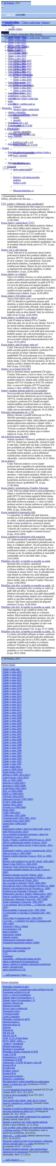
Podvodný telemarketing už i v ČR (17, 412)
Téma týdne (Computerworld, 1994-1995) (22, 918)
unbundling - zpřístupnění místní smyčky (22, 958)
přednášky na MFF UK (24, 134)
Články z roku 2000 (12, 739)
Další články (8, 25)
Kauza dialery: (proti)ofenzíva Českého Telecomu (24, 488)
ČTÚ (5, 953)
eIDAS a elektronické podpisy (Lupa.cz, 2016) (25, 842)
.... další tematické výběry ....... (17, 975)
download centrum (22, 163)
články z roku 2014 (22, 90)
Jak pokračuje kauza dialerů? (14, 436)
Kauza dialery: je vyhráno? (14, 274)
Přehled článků (8, 665)
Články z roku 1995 (12, 753)
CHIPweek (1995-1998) (14, 815)
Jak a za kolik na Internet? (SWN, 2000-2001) (24, 883)
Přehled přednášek (10, 982)
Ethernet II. (8, 1030)
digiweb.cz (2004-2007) (14, 783)
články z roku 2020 (22, 74)
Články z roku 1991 (12, 764)
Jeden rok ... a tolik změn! (15, 1135)
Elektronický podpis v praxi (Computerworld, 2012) (27, 850)
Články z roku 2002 (12, 734)
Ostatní (5, 148)
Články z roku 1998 (12, 745)
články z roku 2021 (22, 71)
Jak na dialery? (8, 461)
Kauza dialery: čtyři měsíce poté (16, 296)
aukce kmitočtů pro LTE (14, 969)
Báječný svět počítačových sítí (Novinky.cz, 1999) (26, 888)
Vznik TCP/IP (9, 1054)
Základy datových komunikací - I (18, 997)
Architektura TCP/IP (12, 1060)
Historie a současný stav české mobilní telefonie (25, 1122)
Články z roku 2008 (12, 718)
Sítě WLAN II (9, 1035)
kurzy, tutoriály (15, 136)
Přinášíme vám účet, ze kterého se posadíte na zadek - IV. (28, 631)
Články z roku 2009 (12, 715)
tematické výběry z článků (25, 115)
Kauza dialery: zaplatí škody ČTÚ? (17, 223)
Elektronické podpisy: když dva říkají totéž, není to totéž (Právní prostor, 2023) (27, 830)
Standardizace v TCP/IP (14, 1057)
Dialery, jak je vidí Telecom (14, 250)
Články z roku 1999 (12, 742)
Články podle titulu (12, 766)
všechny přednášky (17, 112)
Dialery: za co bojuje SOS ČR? (16, 369)
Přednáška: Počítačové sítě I (16, 986)
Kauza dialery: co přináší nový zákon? (19, 317)
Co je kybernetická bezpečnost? (18, 1089)
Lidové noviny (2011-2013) (16, 777)
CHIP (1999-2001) (11, 812)
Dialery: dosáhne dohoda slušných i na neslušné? (24, 390)
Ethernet (7, 1027)
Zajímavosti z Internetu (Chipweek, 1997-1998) (25, 899)
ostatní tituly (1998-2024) (15, 823)
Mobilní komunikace (12, 1046)
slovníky (12, 104)
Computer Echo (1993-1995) (16, 820)
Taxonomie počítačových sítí (16, 992)
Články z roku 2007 (12, 720)
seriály (16, 117)
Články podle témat (31, 22)
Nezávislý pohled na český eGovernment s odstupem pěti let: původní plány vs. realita (28, 1142)
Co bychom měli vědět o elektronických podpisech (26, 1116)
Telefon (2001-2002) (12, 804)
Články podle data (11, 669)
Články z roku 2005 (12, 726)
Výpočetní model (11, 1014)
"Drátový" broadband (13, 1043)
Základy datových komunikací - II (19, 1000)
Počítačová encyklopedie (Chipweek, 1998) (23, 891)
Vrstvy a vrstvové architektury (17, 995)
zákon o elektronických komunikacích (21, 961)
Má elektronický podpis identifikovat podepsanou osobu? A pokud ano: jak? (26, 1082)
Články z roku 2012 (12, 707)
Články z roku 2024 (12, 674)
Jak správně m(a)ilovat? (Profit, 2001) (20, 880)
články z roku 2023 (17, 42)
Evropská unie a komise (14, 950)
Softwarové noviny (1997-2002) (18, 799)
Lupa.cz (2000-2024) (13, 769)
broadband (8, 956)
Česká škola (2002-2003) (14, 788)
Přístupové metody (11, 1005)
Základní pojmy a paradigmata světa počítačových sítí (28, 989)
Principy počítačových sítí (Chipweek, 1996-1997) (26, 896)
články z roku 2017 (17, 58)
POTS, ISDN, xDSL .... (14, 1041)
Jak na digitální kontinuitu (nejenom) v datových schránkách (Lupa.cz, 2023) (25, 835)
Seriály (6, 826)
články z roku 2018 (17, 56)
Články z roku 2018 (12, 691)
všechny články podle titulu (26, 109)
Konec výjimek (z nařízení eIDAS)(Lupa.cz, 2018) (27, 839)
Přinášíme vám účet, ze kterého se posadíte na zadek (25, 561)
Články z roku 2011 (12, 710)
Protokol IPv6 (9, 1073)
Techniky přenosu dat (13, 1003)
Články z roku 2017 (12, 693)
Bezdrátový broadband (13, 1049)
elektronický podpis (12, 934)
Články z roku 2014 (12, 701)
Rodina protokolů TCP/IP (25, 145)
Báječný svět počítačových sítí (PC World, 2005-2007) (28, 861)
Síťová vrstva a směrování (15, 1008)
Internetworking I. (11, 1022)
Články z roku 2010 (12, 712)
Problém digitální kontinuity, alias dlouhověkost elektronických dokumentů (25, 1150)
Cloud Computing (11, 1016)
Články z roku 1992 (12, 761)
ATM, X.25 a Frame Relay (15, 1038)
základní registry (10, 937)
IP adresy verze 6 (11, 1070)
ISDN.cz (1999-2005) (13, 793)
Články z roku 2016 (12, 696)
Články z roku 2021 (12, 682)
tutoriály (12, 98)
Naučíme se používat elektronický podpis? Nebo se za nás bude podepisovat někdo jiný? (28, 1109)
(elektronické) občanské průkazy (18, 940)
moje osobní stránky (22, 169)
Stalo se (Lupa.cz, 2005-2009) (17, 853)
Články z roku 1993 (12, 758)
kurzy (16, 123)
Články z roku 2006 (12, 723)
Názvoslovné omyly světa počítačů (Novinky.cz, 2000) (29, 885)
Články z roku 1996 (12, 750)
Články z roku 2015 (12, 699)
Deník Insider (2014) (12, 772)
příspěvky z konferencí (24, 153)
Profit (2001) (9, 810)
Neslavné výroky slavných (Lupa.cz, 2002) (23, 866)
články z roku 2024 (17, 39)
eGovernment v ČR (12, 929)
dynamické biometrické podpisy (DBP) (21, 942)
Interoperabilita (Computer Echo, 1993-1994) (24, 910)
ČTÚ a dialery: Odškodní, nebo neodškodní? (22, 204)
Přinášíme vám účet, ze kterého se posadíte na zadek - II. (27, 585)
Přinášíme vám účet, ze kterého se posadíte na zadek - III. (28, 607)
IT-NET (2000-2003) (13, 802)
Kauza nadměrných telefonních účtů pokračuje (23, 536)
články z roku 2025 (22, 60)
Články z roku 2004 (12, 728)
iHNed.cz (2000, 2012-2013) (16, 774)
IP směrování (9, 1068)
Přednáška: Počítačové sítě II (16, 1019)
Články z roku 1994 (12, 756)
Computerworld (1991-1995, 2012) (19, 818)
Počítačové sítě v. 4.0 (23, 142)
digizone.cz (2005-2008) (14, 785)
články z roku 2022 (22, 69)
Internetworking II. (11, 1024)
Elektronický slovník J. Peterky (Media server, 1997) (27, 894)
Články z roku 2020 (12, 685)
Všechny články (12, 22)
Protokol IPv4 (9, 1065)
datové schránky (10, 931)
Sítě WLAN (8, 1032)
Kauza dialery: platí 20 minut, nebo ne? (19, 344)
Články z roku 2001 (12, 737)
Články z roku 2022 (12, 680)
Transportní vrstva (11, 1011)
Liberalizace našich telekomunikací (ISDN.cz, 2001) (27, 877)
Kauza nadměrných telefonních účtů (18, 512)
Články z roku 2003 (12, 731)
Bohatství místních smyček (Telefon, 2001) (23, 875)
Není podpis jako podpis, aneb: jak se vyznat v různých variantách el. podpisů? (25, 1101)
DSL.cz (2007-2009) (12, 780)
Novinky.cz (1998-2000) (14, 807)
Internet (45, 22)
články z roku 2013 (22, 93)
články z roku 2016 (22, 85)
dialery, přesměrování (13, 967)
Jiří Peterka (9, 3)
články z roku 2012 (22, 96)
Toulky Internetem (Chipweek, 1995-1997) (23, 902)
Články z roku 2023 (12, 677)
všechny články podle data (25, 98)
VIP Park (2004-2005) (13, 796)
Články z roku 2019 (12, 688)
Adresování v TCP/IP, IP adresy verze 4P (22, 1062)
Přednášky (7, 108)
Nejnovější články (18, 46)
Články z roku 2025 (12, 672)
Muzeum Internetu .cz (23, 190)
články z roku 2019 (22, 77)
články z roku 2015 (22, 87)
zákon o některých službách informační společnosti (27, 964)
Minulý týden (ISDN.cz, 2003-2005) (20, 864)
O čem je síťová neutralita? (15, 1095)
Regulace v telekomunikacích (16, 948)
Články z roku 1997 (12, 747)
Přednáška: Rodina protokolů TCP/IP (20, 1051)
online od (11, 15)
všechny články (20, 53)
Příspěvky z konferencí (13, 1078)
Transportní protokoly (13, 1076)
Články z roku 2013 (12, 704)
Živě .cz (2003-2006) (13, 791)
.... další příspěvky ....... (14, 1160)
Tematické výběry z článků (15, 926)
